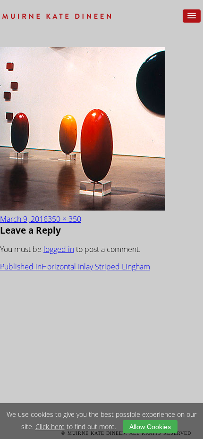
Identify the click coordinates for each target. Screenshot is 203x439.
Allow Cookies (150, 427)
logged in (58, 249)
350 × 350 (64, 219)
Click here (50, 426)
